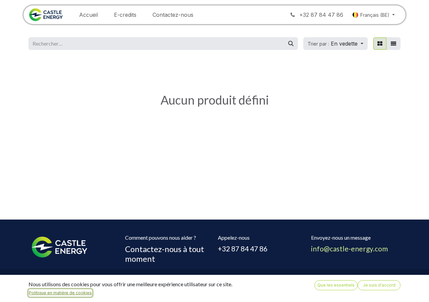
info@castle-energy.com (349, 248)
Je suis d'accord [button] (379, 285)
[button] (335, 43)
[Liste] (393, 43)
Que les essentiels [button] (336, 285)
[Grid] (380, 43)
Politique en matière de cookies (60, 292)
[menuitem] (88, 14)
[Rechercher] (291, 43)
